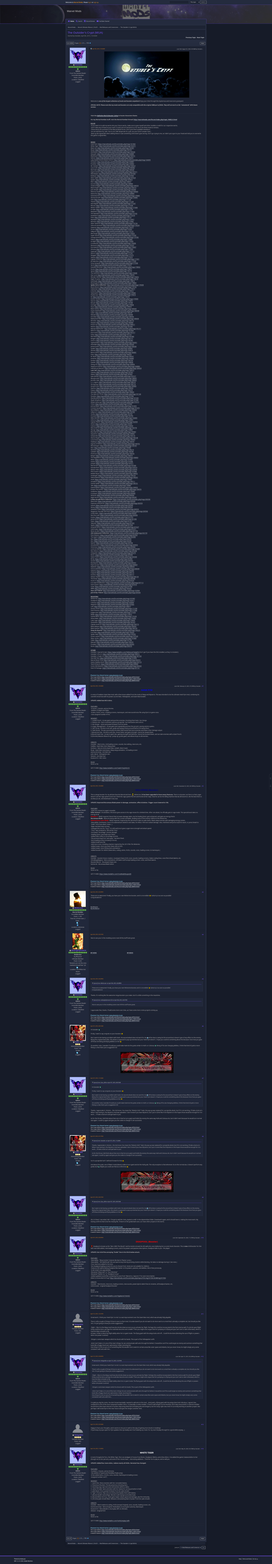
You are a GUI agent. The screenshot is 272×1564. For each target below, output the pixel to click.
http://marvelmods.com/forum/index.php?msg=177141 (114, 253)
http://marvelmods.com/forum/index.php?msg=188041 (118, 378)
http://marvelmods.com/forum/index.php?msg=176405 (117, 618)
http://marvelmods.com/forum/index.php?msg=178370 (116, 275)
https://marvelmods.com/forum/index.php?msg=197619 (118, 468)
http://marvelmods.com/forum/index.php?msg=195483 (112, 448)
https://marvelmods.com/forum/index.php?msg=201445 (115, 523)
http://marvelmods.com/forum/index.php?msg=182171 (114, 339)
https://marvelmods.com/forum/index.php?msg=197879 (118, 470)
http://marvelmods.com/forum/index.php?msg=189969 (118, 386)
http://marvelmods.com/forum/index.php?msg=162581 (115, 148)
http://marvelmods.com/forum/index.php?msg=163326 (116, 152)
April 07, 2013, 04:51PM (97, 1197)
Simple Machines (28, 1561)
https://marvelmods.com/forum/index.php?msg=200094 (115, 495)
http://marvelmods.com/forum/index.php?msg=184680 (115, 358)
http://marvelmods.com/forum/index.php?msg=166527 (117, 166)
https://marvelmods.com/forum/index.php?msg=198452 (119, 474)
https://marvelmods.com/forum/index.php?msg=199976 (122, 489)
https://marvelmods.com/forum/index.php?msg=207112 (124, 583)
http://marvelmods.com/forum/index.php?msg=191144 (122, 394)
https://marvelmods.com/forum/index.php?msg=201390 (118, 519)
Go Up (69, 1538)
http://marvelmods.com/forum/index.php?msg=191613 (120, 402)
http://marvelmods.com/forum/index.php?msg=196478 (116, 454)
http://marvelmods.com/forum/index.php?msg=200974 (122, 660)
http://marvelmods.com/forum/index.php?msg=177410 (114, 257)
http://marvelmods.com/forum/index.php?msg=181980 (115, 337)
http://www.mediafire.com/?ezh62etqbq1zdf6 (114, 1521)
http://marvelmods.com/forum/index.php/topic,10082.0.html (155, 120)
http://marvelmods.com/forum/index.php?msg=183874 (114, 350)
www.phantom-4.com (116, 675)
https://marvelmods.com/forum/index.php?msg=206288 (116, 579)
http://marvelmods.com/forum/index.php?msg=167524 (117, 178)
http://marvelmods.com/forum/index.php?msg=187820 (114, 374)
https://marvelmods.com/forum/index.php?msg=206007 (119, 565)
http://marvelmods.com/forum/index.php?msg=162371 (117, 146)
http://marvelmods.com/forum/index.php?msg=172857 (116, 219)
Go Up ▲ (255, 1559)
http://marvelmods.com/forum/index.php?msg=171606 (119, 208)
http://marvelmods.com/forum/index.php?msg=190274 (114, 390)
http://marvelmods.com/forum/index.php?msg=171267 (117, 204)
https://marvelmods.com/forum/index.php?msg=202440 (117, 537)
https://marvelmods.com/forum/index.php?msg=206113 (115, 573)
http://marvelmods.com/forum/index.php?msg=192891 (115, 420)
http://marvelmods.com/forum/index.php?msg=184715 (120, 624)
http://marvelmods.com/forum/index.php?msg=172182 (119, 214)
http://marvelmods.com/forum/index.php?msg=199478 (115, 642)
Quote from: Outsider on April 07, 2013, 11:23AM (107, 1140)
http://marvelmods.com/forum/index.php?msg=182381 (114, 341)
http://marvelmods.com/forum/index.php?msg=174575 (115, 227)
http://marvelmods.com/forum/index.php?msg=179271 (116, 289)
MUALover (78, 908)
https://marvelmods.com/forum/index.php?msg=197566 (117, 466)
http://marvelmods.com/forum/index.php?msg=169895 (116, 194)
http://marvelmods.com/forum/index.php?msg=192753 (114, 414)
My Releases (94, 907)
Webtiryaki (23, 1559)
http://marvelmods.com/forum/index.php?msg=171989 (116, 211)
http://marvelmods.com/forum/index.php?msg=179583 (119, 299)
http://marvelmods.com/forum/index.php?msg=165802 (115, 164)
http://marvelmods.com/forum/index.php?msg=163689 (115, 154)
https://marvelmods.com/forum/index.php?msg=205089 (121, 549)
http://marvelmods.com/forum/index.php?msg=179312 (115, 291)
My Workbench (95, 908)
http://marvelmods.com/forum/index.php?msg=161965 (116, 599)
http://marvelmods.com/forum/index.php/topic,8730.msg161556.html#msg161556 (137, 1278)
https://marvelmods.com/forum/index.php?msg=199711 (116, 481)
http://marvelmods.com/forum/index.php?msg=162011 (116, 601)
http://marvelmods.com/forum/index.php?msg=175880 (114, 239)
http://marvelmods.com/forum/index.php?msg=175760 (117, 235)
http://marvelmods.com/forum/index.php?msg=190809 (115, 392)
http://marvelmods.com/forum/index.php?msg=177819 (113, 265)
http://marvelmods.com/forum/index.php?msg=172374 (116, 216)
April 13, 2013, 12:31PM (97, 1314)
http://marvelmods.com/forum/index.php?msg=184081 (118, 352)
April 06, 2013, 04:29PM (97, 979)
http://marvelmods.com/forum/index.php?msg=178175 (113, 271)
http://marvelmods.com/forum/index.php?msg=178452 (120, 277)
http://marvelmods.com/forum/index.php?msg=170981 (119, 198)
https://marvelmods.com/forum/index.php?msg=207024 (115, 581)
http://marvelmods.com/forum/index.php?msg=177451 (121, 259)
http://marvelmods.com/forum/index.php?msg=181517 (116, 333)
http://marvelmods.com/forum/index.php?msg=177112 (116, 251)
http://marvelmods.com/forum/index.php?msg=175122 (115, 231)
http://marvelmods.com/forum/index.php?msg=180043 (118, 309)
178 (87, 43)
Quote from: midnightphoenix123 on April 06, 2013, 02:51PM (110, 1000)
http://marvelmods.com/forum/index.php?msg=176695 (116, 620)
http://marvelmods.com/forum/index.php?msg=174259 (121, 225)
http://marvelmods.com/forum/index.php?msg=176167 (115, 245)
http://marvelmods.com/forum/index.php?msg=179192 (118, 287)
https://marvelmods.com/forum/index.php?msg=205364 (113, 559)
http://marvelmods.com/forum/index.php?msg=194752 (121, 444)
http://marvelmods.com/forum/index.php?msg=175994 (115, 241)
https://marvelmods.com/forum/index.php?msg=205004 (116, 547)
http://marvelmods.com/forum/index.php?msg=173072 (113, 614)
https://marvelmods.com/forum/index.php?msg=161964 (116, 144)
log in (90, 2)
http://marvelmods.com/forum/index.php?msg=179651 (114, 301)
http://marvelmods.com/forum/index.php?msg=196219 (115, 450)
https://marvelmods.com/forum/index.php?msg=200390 (114, 505)
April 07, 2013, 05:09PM (97, 1237)
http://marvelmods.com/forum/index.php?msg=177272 (115, 255)
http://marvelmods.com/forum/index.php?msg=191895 (118, 658)
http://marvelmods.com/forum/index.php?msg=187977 (117, 376)
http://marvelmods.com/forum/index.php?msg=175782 (120, 237)
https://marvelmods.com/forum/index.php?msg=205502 (114, 561)
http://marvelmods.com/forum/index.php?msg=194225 (121, 630)
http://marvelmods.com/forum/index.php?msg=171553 (117, 612)
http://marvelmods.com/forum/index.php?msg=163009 (115, 603)
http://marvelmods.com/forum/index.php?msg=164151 (116, 156)
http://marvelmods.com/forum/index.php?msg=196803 (119, 458)
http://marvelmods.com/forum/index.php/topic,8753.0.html (120, 677)
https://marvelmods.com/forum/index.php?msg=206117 (115, 575)
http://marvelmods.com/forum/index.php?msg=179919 (113, 307)
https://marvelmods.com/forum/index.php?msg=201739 (119, 531)
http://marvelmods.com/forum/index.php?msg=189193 (119, 628)
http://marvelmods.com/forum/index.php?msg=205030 (122, 593)
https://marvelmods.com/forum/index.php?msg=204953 (119, 545)
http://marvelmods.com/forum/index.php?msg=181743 (123, 656)
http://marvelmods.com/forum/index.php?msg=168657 (113, 182)
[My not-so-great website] (77, 925)
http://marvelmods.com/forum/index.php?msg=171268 (118, 610)
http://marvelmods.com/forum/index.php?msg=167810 (114, 180)
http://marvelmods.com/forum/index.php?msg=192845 (119, 418)
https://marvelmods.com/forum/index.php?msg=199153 (117, 476)
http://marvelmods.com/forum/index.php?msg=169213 (117, 188)
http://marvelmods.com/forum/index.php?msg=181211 (122, 329)
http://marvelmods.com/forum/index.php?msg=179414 (117, 295)
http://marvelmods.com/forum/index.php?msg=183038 (118, 346)
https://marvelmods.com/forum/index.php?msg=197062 (113, 460)
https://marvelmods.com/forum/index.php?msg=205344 (118, 557)
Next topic (200, 37)
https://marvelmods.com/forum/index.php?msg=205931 (117, 563)
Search (80, 21)
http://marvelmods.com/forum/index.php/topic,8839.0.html (120, 680)
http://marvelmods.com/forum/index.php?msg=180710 (115, 321)
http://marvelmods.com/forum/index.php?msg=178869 (118, 283)
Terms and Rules (247, 1559)
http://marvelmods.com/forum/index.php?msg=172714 (113, 217)
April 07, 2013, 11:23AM (97, 1078)
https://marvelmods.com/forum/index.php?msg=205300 (114, 555)
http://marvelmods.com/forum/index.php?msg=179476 (111, 297)
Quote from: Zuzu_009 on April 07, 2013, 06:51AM (107, 1082)
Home (72, 21)
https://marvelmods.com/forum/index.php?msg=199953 (119, 487)
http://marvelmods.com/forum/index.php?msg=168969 (114, 184)
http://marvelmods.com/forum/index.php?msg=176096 (117, 243)
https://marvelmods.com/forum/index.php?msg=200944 (119, 515)
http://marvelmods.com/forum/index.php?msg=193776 (118, 428)
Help (240, 1559)
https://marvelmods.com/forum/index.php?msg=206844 (119, 664)
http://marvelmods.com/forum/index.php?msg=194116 (116, 436)
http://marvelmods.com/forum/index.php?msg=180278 (113, 313)
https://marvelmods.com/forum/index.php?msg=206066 (115, 571)
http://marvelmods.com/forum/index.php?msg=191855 (118, 406)
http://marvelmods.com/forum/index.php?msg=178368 (118, 273)
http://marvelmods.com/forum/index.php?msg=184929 (123, 368)
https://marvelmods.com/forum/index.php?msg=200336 (131, 499)
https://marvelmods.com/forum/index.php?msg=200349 (116, 501)
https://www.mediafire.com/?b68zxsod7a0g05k (123, 652)
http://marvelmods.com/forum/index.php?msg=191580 (120, 400)
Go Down (70, 43)
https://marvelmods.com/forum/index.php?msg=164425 (114, 158)
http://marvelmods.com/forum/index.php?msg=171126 (112, 200)
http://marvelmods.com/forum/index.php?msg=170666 (121, 196)
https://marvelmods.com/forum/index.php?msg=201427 (113, 521)
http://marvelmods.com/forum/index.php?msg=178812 (116, 281)
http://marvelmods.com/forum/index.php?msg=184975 (115, 370)
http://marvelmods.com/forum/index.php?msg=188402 (118, 380)
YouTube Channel (104, 21)
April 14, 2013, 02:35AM (97, 1424)
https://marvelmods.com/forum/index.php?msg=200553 (120, 509)
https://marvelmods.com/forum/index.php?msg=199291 (119, 477)
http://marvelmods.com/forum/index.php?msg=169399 (117, 190)
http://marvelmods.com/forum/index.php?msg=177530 (117, 261)
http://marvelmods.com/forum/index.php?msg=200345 (115, 644)
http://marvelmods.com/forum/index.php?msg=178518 (119, 279)
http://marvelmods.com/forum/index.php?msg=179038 (125, 285)
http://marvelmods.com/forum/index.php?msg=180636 (120, 319)
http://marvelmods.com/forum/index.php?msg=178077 (113, 269)
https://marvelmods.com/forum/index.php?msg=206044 (120, 569)
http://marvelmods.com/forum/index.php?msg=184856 (116, 364)
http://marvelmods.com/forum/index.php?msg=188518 (117, 382)
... (85, 43)
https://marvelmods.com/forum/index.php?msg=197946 (118, 472)
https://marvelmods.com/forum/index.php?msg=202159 (128, 533)
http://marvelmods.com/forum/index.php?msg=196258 (115, 452)
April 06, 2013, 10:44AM (97, 686)
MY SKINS (94, 953)
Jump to (177, 1547)
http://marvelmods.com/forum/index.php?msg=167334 (117, 174)
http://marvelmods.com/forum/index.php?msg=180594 (115, 317)
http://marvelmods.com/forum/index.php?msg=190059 (114, 388)
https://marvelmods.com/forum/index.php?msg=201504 (114, 525)
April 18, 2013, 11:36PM (97, 1448)
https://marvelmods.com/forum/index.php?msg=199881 (112, 485)
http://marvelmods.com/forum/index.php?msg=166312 (121, 654)
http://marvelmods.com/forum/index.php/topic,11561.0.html (121, 679)
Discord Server (90, 21)
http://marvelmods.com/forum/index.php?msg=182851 (118, 343)
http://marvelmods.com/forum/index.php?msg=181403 (115, 331)
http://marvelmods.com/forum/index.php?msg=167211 (119, 172)
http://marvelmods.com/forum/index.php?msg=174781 (113, 229)
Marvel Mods (74, 11)
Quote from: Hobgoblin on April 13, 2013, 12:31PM (108, 1360)
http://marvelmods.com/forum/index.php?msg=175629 (116, 233)
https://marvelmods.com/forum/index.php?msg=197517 (114, 464)
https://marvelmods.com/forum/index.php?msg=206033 (116, 567)
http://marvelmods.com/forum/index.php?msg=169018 (120, 186)
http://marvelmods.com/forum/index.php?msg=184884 (121, 366)
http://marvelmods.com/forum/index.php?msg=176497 (117, 247)
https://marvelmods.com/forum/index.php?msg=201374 (114, 517)
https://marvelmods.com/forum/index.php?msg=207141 (121, 668)
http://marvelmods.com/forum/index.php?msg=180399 (114, 315)
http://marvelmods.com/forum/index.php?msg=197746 (113, 640)
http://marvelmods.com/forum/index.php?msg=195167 (118, 446)
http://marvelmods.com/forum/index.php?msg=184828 (114, 362)
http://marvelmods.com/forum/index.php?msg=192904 (121, 591)
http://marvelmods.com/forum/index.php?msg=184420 (113, 354)
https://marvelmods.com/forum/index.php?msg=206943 (123, 666)
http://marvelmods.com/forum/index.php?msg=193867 (114, 430)
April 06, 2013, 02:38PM (97, 892)
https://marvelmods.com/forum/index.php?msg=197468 (114, 462)
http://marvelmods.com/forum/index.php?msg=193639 (114, 426)
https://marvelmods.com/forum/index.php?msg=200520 (114, 507)
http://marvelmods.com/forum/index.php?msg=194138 (119, 438)
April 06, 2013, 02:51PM (97, 934)
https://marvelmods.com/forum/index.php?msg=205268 (118, 551)
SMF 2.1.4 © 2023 (18, 1561)
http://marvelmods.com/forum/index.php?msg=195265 (117, 634)
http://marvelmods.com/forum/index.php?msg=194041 (116, 434)
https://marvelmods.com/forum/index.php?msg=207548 (113, 587)
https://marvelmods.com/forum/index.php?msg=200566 (129, 511)
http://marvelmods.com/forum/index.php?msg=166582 (116, 168)
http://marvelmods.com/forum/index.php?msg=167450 (115, 176)
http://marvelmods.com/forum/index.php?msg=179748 (114, 303)
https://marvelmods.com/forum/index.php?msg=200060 (116, 493)
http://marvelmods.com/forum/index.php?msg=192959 (119, 422)
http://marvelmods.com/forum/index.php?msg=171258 (118, 609)
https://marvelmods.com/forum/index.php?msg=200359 (124, 503)
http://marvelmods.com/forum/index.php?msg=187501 (114, 372)
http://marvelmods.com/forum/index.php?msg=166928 (115, 170)
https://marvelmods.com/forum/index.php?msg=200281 (118, 497)
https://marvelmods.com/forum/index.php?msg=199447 (113, 479)
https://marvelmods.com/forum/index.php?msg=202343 (118, 535)
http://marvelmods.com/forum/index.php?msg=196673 (114, 456)
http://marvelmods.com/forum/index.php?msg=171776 (114, 209)
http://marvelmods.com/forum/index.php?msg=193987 (117, 432)
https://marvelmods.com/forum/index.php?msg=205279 (117, 553)
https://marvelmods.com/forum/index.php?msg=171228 (115, 202)
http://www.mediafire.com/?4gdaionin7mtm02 (114, 1296)
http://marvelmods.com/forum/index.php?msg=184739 (114, 360)
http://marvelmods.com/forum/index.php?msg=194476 (116, 442)
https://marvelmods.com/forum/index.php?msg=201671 (117, 529)
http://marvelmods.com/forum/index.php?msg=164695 (132, 160)
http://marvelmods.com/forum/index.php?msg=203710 (123, 662)
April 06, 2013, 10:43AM (98, 49)
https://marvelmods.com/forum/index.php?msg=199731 (119, 483)
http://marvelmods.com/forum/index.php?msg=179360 (117, 293)
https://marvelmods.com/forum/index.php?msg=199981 (116, 491)
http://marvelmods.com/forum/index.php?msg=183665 (114, 349)
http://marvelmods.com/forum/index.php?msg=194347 (116, 440)
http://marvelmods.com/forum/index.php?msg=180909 (114, 323)
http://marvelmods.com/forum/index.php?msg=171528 (114, 206)
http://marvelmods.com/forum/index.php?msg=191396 (115, 396)
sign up (96, 2)
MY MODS (130, 953)
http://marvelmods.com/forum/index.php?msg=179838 (115, 305)
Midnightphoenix (78, 950)
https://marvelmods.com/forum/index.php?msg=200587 (118, 513)
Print (202, 43)
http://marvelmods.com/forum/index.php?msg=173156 (119, 223)
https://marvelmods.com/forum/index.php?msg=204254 (112, 539)
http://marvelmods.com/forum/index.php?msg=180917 (116, 325)
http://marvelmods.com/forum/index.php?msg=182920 (115, 344)
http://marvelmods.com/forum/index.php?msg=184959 (118, 626)
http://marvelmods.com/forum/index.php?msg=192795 (114, 416)
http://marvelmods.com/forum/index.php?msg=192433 (118, 410)
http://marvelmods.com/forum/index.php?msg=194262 (116, 632)
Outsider (78, 65)
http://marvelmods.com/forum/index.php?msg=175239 (118, 616)
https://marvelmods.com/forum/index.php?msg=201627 (120, 527)
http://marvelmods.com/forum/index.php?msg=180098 (120, 311)
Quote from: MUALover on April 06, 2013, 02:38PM (107, 983)
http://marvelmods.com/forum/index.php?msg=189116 (117, 384)
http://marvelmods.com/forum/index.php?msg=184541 (115, 356)
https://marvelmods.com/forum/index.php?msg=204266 (112, 541)
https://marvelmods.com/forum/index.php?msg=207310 (118, 585)
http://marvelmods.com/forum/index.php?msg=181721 (113, 335)
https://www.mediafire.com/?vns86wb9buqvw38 (115, 874)
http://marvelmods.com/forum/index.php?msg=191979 (121, 408)
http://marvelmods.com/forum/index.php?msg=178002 (121, 267)
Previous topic (191, 37)
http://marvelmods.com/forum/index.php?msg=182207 (117, 622)
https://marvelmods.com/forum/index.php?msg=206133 (120, 577)
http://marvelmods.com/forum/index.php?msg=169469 (119, 192)
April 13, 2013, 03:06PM (97, 1356)
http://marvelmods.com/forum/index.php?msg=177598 (119, 263)
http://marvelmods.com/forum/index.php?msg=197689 (118, 638)
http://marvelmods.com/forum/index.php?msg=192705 (116, 412)
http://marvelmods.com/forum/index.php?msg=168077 (112, 607)
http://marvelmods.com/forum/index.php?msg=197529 (119, 636)
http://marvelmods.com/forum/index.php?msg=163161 (113, 150)
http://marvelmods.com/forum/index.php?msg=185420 (113, 589)
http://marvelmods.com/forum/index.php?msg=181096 (114, 327)
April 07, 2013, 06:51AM (97, 1026)
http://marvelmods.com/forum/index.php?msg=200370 (113, 646)
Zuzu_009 (79, 1042)
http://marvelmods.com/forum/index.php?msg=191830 (113, 404)
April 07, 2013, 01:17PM (97, 1136)
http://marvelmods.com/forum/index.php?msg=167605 (115, 604)
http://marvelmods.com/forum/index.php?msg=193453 (113, 424)
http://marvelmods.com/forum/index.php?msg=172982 (115, 221)
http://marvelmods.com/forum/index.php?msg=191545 (120, 398)
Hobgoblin (78, 1324)
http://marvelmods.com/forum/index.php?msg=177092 (114, 249)
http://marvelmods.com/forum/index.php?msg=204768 (114, 543)
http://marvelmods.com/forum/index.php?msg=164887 (115, 162)
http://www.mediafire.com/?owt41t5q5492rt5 (114, 768)
